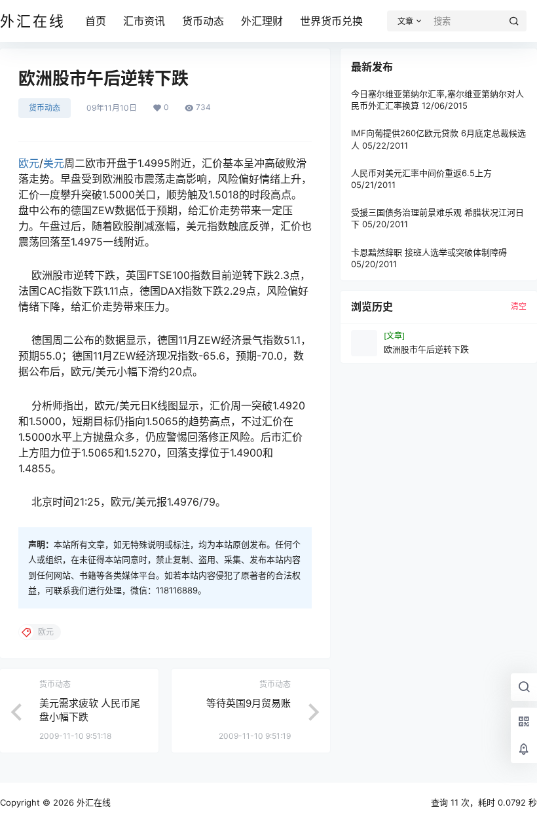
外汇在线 (92, 802)
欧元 (28, 163)
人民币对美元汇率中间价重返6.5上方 (421, 173)
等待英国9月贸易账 (248, 703)
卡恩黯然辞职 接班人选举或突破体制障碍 (429, 252)
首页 (95, 21)
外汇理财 (262, 21)
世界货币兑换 (331, 21)
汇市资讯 (144, 21)
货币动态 (203, 21)
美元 (53, 163)
